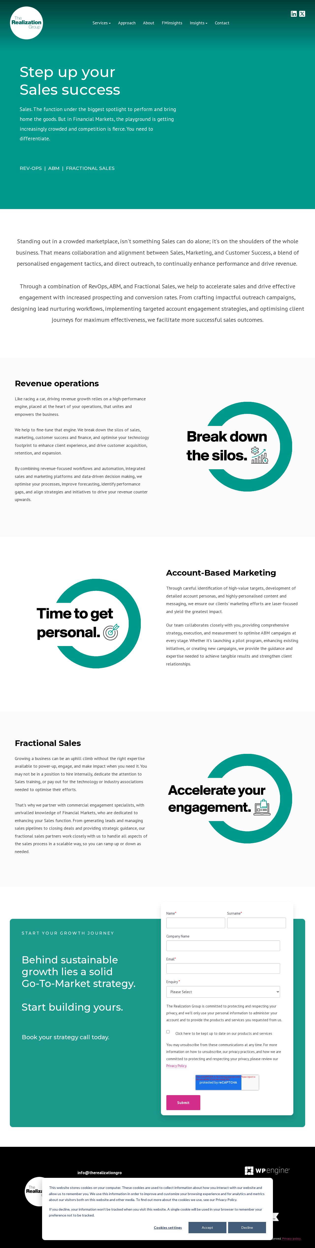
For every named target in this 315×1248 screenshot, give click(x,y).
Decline (247, 1227)
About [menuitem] (148, 23)
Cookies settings (168, 1227)
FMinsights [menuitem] (172, 23)
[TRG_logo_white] (26, 23)
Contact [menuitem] (222, 23)
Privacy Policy (176, 1065)
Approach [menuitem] (127, 23)
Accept (207, 1227)
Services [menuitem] (100, 23)
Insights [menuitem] (197, 23)
